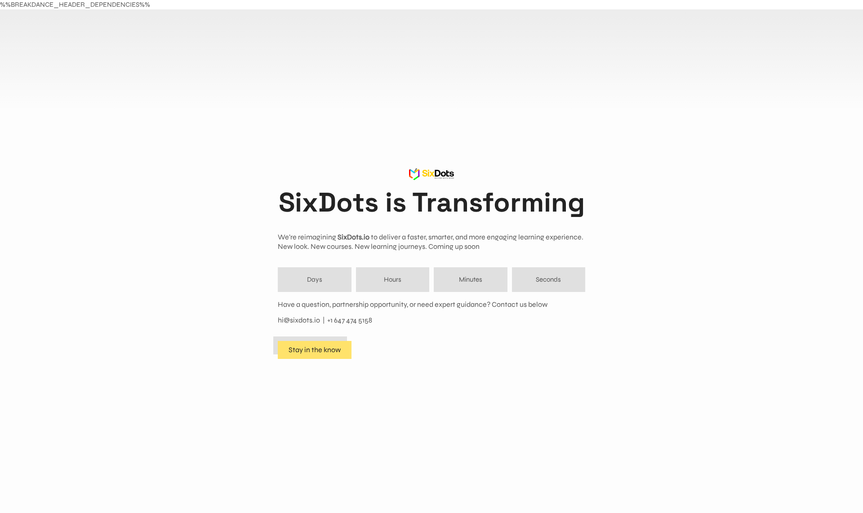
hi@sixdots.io (299, 320)
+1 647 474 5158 (349, 320)
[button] (314, 350)
